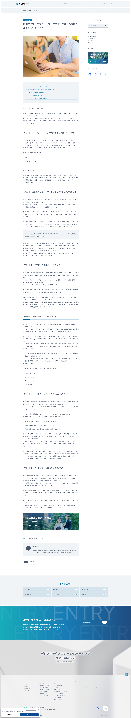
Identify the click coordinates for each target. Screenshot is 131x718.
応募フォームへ (86, 622)
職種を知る (66, 3)
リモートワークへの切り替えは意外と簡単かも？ (36, 101)
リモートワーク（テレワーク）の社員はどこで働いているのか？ (39, 87)
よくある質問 (95, 3)
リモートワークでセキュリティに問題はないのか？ (36, 98)
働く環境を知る (76, 3)
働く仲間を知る (86, 3)
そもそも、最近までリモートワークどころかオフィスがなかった (39, 89)
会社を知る (58, 3)
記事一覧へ (32, 561)
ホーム (60, 10)
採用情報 (66, 10)
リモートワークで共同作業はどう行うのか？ (35, 92)
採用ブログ (72, 10)
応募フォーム (113, 3)
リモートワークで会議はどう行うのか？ (34, 95)
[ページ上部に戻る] (126, 674)
